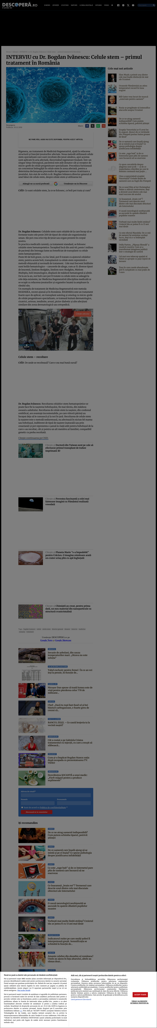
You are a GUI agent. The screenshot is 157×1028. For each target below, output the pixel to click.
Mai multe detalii (23, 990)
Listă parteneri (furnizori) (81, 999)
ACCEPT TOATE (140, 995)
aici (21, 1011)
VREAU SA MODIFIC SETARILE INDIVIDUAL (139, 1002)
